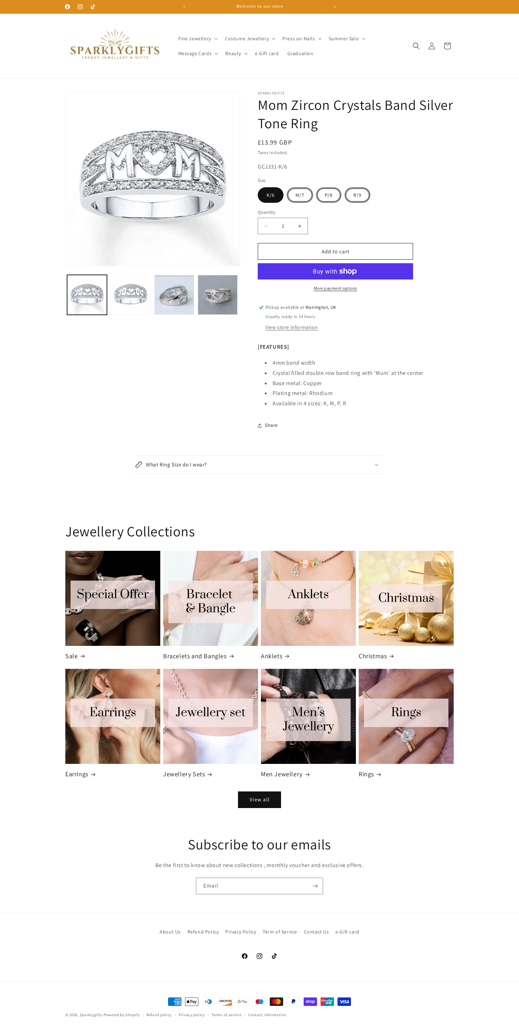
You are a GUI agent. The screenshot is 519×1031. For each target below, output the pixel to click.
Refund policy (159, 1014)
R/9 (357, 195)
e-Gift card (347, 932)
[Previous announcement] (184, 6)
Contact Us (316, 932)
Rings (366, 774)
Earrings (76, 774)
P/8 (329, 195)
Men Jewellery (282, 774)
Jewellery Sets (184, 774)
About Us (170, 932)
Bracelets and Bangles (195, 656)
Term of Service (280, 932)
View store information (292, 327)
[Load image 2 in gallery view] (130, 295)
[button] (197, 38)
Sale (71, 656)
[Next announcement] (334, 6)
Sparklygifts (91, 1014)
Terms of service (226, 1014)
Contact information (267, 1014)
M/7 (300, 195)
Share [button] (271, 425)
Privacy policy (192, 1014)
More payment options (335, 288)
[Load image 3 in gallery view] (174, 295)
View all (260, 799)
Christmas (373, 656)
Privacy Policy (240, 932)
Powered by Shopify (121, 1014)
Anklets (271, 656)
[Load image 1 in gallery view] (87, 295)
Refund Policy (203, 932)
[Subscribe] (315, 886)
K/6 (271, 195)
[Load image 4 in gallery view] (218, 295)
